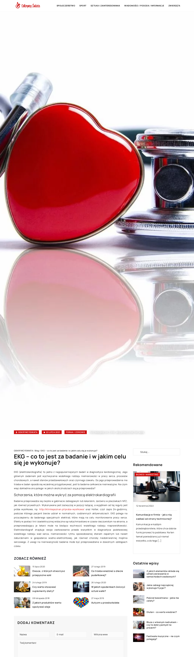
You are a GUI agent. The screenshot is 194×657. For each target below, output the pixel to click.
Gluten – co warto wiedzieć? (162, 612)
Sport (82, 5)
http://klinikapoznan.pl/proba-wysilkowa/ (62, 509)
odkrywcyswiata (27, 432)
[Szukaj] (136, 452)
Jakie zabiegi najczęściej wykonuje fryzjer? (160, 586)
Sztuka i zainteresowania (105, 5)
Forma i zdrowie (75, 432)
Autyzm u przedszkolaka (105, 602)
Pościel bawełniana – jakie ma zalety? (163, 599)
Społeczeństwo (66, 5)
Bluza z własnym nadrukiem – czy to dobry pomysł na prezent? (162, 625)
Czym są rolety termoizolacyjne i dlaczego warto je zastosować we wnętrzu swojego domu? (155, 518)
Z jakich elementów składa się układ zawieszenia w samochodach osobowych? (163, 574)
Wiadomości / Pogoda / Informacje (144, 5)
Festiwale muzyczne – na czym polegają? (163, 637)
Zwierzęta (174, 5)
